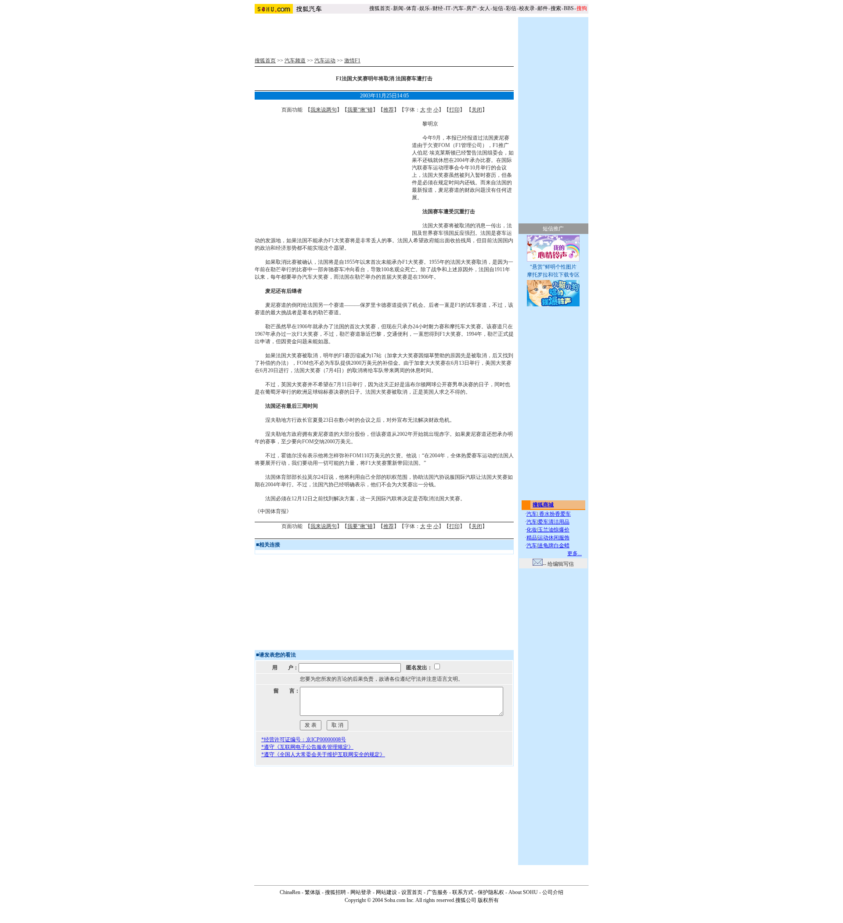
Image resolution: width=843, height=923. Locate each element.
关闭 (477, 110)
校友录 (527, 8)
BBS (569, 8)
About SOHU (523, 892)
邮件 (542, 8)
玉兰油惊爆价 (553, 530)
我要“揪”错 (360, 110)
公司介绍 (552, 892)
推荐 (388, 110)
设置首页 (411, 892)
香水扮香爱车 (554, 514)
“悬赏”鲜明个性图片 (553, 267)
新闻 (398, 8)
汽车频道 (295, 60)
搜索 (556, 8)
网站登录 (360, 892)
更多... (574, 553)
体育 (411, 8)
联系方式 (462, 892)
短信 (498, 8)
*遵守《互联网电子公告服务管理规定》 (307, 747)
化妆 (531, 530)
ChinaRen (290, 892)
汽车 (458, 8)
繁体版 (313, 892)
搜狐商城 (543, 505)
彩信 (511, 8)
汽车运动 (324, 60)
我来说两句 (323, 110)
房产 (471, 8)
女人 (484, 8)
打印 (454, 110)
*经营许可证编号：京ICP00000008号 (303, 739)
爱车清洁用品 (553, 522)
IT (448, 8)
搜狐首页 (379, 8)
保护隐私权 (491, 892)
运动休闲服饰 (553, 538)
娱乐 (424, 8)
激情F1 (352, 60)
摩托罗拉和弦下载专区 (553, 275)
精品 (531, 538)
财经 (437, 8)
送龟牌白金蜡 (553, 545)
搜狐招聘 (335, 892)
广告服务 (437, 892)
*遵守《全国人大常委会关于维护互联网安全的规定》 (323, 754)
